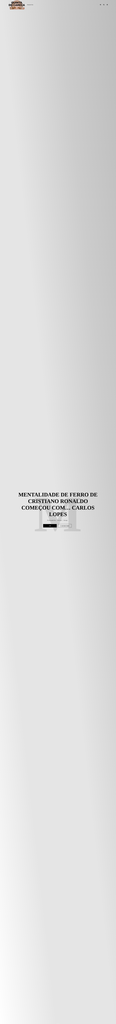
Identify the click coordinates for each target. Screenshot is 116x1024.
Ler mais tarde (65, 525)
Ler (50, 525)
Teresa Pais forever (80, 4)
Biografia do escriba (67, 4)
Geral (60, 520)
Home (57, 4)
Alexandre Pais (52, 520)
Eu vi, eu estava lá (92, 4)
